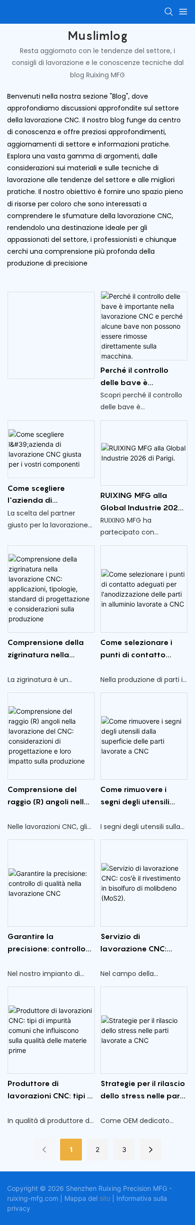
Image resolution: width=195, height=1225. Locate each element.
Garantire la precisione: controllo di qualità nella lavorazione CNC (47, 943)
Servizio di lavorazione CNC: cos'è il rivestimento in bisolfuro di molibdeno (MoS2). (143, 943)
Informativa (133, 1198)
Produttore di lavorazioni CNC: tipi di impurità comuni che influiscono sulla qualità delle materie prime (51, 1090)
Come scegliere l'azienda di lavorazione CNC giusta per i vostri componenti (41, 495)
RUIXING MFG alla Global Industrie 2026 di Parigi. (141, 502)
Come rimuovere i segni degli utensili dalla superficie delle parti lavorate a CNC (140, 796)
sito (104, 1198)
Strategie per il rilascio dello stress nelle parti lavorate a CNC (142, 1090)
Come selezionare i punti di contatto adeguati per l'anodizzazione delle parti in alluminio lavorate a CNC (141, 649)
